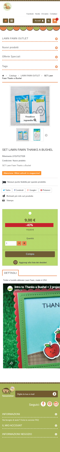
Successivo (46, 135)
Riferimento (7, 156)
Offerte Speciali (11, 56)
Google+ (33, 190)
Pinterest (46, 190)
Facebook (30, 14)
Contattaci (53, 14)
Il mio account (12, 425)
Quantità (30, 238)
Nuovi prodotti (10, 47)
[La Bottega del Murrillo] (30, 6)
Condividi (19, 190)
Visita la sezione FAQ (29, 420)
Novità (37, 14)
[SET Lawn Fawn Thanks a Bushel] (22, 134)
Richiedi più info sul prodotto (20, 196)
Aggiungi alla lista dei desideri (32, 262)
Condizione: (7, 161)
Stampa (10, 200)
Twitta (7, 190)
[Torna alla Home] (5, 21)
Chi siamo (44, 14)
